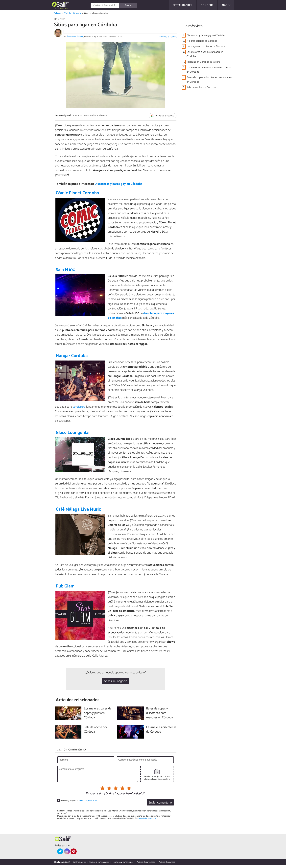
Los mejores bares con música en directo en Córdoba (209, 69)
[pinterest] (73, 851)
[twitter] (60, 851)
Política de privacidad (146, 862)
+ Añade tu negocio (168, 37)
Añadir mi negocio (115, 681)
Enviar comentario (160, 802)
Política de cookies (167, 862)
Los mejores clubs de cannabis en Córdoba (205, 54)
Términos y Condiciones (122, 862)
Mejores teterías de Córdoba (202, 41)
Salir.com (58, 13)
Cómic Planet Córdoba (77, 193)
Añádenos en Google (164, 116)
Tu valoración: (94, 794)
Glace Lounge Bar (73, 432)
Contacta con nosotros (99, 862)
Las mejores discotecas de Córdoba (206, 46)
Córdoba (67, 13)
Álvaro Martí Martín (75, 36)
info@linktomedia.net (147, 818)
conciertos (79, 406)
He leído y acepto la (78, 800)
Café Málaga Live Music (78, 509)
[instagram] (67, 851)
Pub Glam (65, 586)
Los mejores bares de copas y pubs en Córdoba (98, 713)
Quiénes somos (79, 862)
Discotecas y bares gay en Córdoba (119, 183)
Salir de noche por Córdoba (201, 87)
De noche (77, 13)
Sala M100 (65, 270)
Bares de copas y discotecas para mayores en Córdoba (210, 79)
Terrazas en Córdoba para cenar (204, 62)
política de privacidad (87, 800)
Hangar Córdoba (72, 356)
